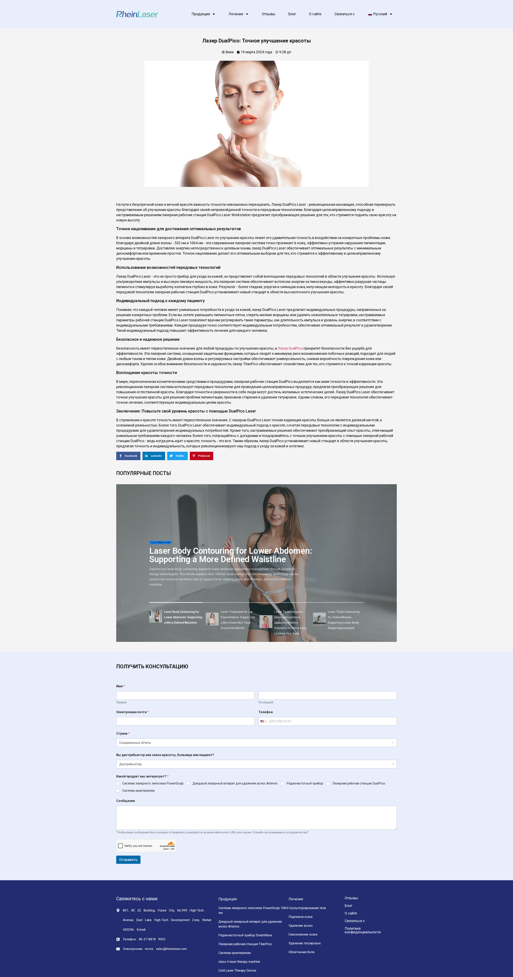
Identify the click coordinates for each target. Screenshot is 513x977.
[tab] (176, 617)
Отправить (128, 860)
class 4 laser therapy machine (239, 962)
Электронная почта (132, 712)
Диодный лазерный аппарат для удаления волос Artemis (235, 783)
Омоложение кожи (303, 934)
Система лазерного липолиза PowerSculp (153, 783)
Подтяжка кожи (300, 917)
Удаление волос (301, 926)
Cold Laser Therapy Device (237, 970)
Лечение (236, 14)
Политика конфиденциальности (363, 930)
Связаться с (344, 14)
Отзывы (268, 14)
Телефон (266, 712)
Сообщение (125, 801)
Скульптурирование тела (307, 908)
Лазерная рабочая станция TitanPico (245, 944)
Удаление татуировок (305, 943)
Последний (266, 702)
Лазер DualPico (290, 348)
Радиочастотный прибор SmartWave (245, 935)
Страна (123, 733)
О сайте (315, 14)
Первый (121, 702)
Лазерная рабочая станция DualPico (358, 783)
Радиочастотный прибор (305, 783)
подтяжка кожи (160, 542)
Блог (292, 14)
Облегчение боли (301, 952)
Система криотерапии (138, 790)
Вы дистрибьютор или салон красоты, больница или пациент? (165, 755)
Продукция (201, 14)
